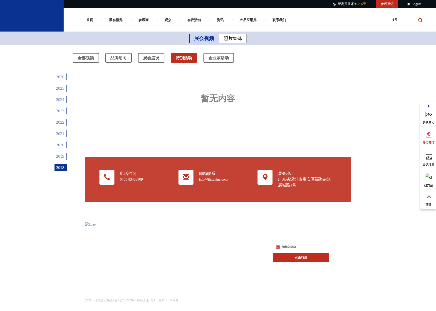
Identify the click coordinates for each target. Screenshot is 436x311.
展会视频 (204, 38)
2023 (60, 111)
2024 (60, 99)
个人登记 (230, 251)
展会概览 (116, 20)
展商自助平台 (233, 243)
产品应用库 (248, 20)
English (416, 4)
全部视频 (86, 58)
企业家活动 (218, 58)
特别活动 (184, 58)
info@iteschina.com (213, 179)
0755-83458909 (131, 179)
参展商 (144, 20)
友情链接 (185, 251)
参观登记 (387, 4)
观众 (168, 20)
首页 (89, 20)
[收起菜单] (428, 106)
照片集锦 (233, 38)
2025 (60, 88)
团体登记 (230, 260)
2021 (60, 133)
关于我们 (185, 243)
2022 (60, 122)
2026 (60, 77)
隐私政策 (185, 268)
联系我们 (279, 20)
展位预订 (230, 234)
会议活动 (194, 20)
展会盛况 (151, 58)
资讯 (220, 20)
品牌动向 (118, 58)
